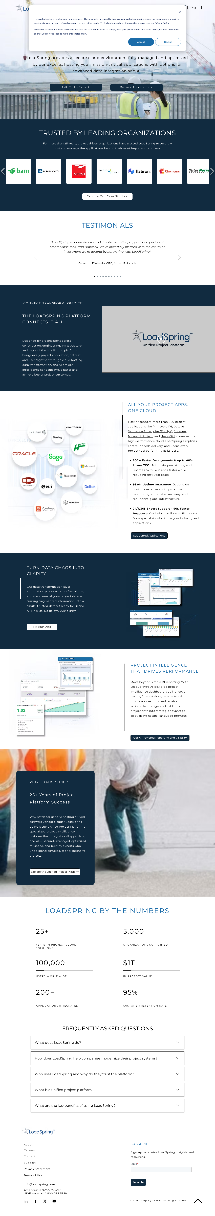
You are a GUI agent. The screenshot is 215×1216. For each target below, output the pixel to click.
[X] (45, 1201)
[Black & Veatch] (114, 276)
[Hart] (109, 276)
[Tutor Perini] (97, 276)
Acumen (180, 431)
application (60, 355)
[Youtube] (54, 1201)
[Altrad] (94, 276)
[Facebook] (35, 1201)
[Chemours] (103, 276)
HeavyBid (168, 436)
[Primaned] (120, 276)
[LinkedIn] (26, 1201)
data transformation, (37, 364)
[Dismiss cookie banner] (180, 13)
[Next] (179, 258)
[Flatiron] (117, 276)
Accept (141, 41)
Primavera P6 (162, 426)
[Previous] (35, 258)
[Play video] (161, 339)
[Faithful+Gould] (111, 276)
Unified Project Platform (65, 826)
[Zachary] (106, 276)
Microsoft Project (140, 436)
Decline (168, 41)
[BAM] (100, 276)
